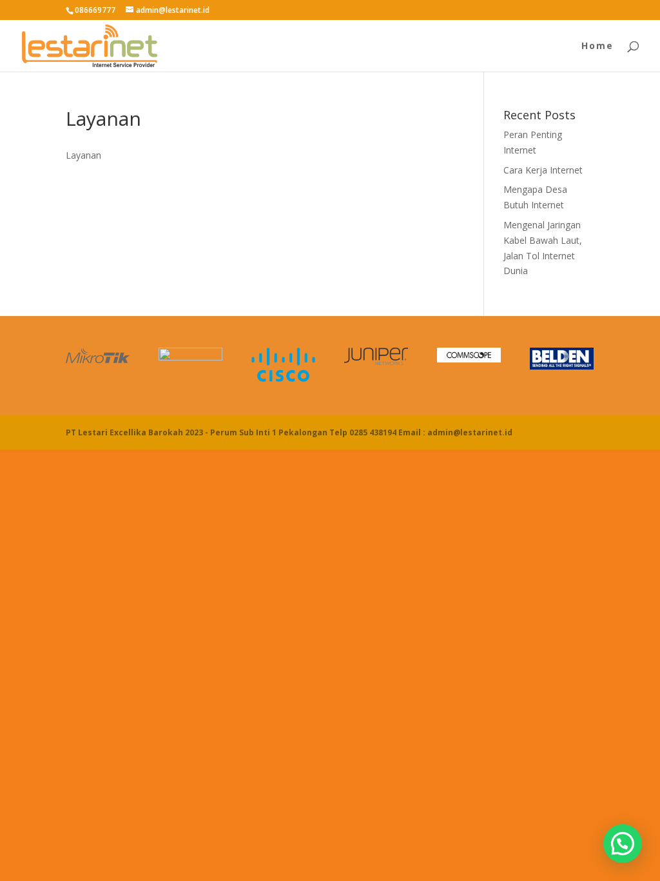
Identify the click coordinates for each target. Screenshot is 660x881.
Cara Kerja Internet (543, 170)
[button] (622, 843)
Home (597, 46)
